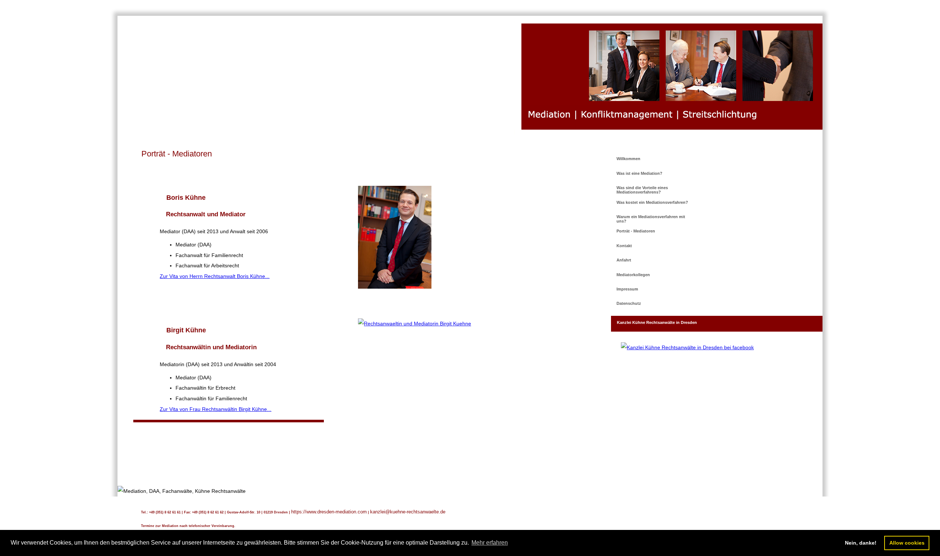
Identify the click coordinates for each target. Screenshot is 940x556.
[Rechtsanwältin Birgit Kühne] (414, 323)
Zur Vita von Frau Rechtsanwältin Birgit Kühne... (215, 409)
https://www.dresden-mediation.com (329, 512)
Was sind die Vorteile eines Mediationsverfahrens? (642, 189)
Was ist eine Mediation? (639, 173)
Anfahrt (624, 260)
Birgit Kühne (186, 330)
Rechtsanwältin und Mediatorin (211, 347)
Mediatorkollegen (633, 274)
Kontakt (624, 245)
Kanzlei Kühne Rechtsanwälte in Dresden (657, 322)
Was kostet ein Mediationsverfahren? (652, 202)
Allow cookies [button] (907, 543)
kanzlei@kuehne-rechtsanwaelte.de (407, 512)
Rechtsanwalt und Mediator (206, 214)
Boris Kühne (186, 197)
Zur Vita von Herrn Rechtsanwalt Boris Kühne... (215, 276)
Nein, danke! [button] (860, 543)
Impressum (627, 289)
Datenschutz (629, 303)
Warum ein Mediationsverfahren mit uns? (651, 218)
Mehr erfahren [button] (489, 542)
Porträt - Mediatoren (636, 231)
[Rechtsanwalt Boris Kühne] (394, 287)
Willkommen (628, 158)
